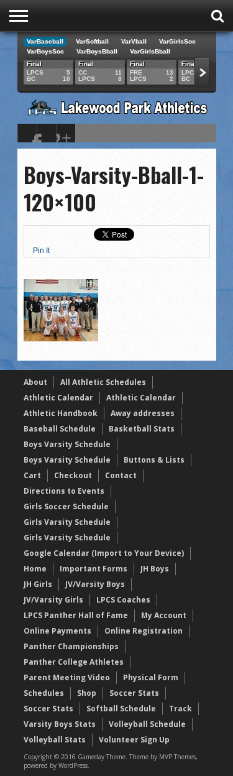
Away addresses (143, 413)
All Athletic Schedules (103, 382)
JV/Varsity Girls (53, 599)
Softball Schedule (121, 708)
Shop (86, 693)
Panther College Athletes (74, 662)
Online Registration (143, 631)
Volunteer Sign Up (134, 739)
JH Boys (154, 568)
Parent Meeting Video (67, 677)
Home (35, 568)
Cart (32, 475)
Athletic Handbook (61, 413)
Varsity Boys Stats (60, 724)
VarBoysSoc (45, 51)
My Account (163, 615)
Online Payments (57, 631)
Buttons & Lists (154, 460)
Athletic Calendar (58, 397)
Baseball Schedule (60, 428)
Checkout (73, 475)
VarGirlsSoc (177, 41)
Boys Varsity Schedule (67, 444)
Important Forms (93, 568)
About (35, 382)
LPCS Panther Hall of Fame (76, 615)
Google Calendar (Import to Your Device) (104, 553)
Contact (121, 475)
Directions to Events (64, 491)
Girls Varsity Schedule (67, 522)
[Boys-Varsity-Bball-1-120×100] (61, 338)
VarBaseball (45, 41)
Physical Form (150, 677)
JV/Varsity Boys (95, 584)
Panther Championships (71, 646)
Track (180, 708)
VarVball (134, 41)
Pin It (41, 250)
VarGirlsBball (150, 51)
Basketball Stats (142, 428)
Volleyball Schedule (147, 724)
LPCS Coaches (123, 599)
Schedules (44, 693)
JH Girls (38, 584)
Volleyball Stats (55, 739)
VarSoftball (92, 41)
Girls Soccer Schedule (66, 506)
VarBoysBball (96, 51)
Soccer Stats (134, 693)
